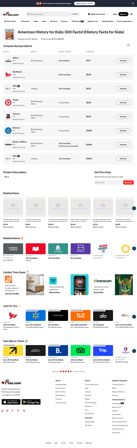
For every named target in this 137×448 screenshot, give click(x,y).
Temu (87, 410)
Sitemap (89, 443)
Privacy (79, 443)
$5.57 (88, 88)
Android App (116, 414)
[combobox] (53, 14)
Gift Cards (53, 21)
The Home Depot (91, 403)
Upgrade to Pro (93, 21)
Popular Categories (119, 381)
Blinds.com (88, 406)
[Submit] (28, 14)
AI (75, 14)
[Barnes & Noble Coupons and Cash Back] (13, 252)
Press (71, 443)
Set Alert (128, 182)
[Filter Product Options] (128, 45)
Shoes (114, 388)
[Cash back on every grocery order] (112, 284)
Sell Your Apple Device (125, 21)
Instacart (88, 392)
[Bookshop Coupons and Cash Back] (81, 252)
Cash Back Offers (61, 384)
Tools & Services (118, 400)
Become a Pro (116, 407)
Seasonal (88, 418)
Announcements (61, 403)
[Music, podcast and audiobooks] (68, 284)
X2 (18, 156)
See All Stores (89, 413)
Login (115, 14)
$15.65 (89, 130)
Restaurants (25, 21)
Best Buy (88, 395)
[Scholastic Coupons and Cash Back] (36, 252)
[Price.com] (11, 387)
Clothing (115, 395)
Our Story (58, 399)
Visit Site (123, 60)
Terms (63, 443)
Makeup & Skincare (118, 392)
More (6, 176)
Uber (86, 388)
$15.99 (89, 144)
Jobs (56, 443)
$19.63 (89, 158)
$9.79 (88, 102)
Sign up (123, 14)
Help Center (116, 432)
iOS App (115, 411)
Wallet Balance (60, 395)
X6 (18, 86)
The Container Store (91, 384)
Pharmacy (64, 21)
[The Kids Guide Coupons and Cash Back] (103, 252)
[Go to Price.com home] (11, 14)
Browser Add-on (117, 418)
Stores (87, 381)
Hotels (44, 21)
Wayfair (87, 399)
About (57, 381)
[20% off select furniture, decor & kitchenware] (23, 284)
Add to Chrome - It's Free (84, 3)
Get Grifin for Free (118, 429)
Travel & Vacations (118, 384)
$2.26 (88, 74)
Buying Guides (90, 422)
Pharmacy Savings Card (120, 425)
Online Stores (11, 21)
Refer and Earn (60, 392)
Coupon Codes (60, 388)
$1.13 (88, 60)
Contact (48, 443)
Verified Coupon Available (68, 146)
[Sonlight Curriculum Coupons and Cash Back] (126, 252)
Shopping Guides (107, 21)
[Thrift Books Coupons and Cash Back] (58, 252)
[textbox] (132, 14)
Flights (35, 21)
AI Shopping (76, 21)
